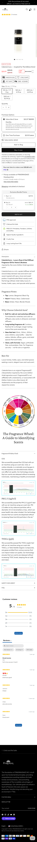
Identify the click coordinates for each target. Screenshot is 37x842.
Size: (9, 86)
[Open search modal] (27, 9)
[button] (18, 612)
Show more (18, 725)
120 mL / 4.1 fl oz (18, 91)
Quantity (5, 104)
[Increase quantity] (15, 207)
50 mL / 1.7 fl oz (7, 91)
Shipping (5, 186)
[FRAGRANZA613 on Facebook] (3, 815)
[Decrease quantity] (7, 207)
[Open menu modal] (34, 9)
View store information (11, 181)
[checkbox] (29, 649)
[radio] (18, 197)
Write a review (18, 633)
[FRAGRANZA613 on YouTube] (11, 815)
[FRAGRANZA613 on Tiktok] (8, 815)
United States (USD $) (16, 826)
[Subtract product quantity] (8, 107)
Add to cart (18, 214)
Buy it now (18, 150)
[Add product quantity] (3, 107)
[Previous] (3, 2)
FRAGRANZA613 (17, 829)
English (4, 826)
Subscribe (31, 808)
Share (6, 249)
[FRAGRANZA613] (5, 9)
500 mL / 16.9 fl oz (7, 97)
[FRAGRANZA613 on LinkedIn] (14, 815)
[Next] (34, 2)
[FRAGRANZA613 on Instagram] (5, 815)
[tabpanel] (18, 686)
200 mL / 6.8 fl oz (30, 91)
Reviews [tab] (7, 640)
